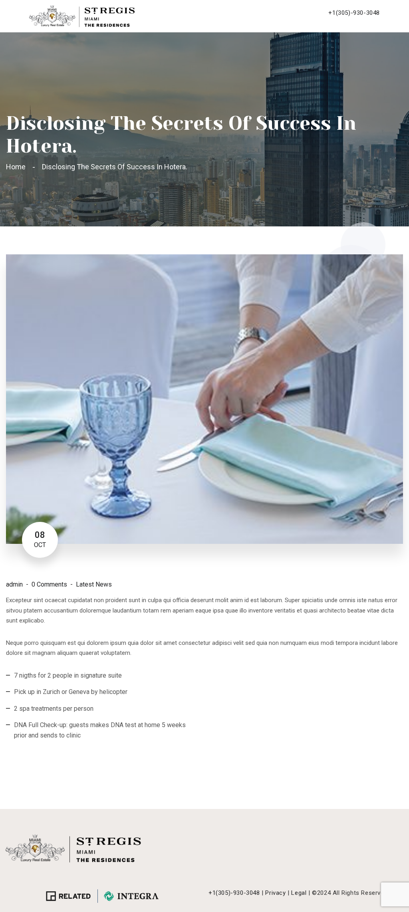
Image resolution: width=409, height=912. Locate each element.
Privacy (275, 892)
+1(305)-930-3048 (354, 12)
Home (17, 167)
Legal (298, 892)
